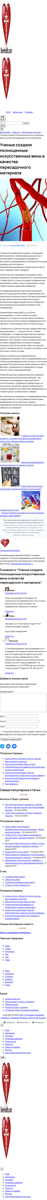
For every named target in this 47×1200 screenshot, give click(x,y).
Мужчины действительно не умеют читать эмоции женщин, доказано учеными (25, 845)
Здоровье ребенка (13, 1038)
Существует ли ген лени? (17, 851)
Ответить (9, 611)
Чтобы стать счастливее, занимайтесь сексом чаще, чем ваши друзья (23, 836)
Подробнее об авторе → (22, 563)
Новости (16, 132)
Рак (6, 954)
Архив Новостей (12, 998)
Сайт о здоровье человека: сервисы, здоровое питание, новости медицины (23, 1016)
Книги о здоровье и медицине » (15, 932)
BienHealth (5, 132)
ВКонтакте (25, 1022)
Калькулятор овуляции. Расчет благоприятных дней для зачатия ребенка (24, 774)
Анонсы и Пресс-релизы (16, 1007)
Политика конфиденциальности (20, 882)
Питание (29, 112)
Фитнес (8, 1049)
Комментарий (7, 691)
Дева (7, 959)
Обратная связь (12, 879)
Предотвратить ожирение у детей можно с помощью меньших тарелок (25, 856)
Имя (2, 716)
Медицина (17, 112)
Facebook (39, 1022)
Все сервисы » (12, 783)
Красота (9, 1044)
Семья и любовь (12, 1047)
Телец (8, 948)
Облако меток (11, 1004)
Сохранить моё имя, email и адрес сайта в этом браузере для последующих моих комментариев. (23, 733)
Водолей (9, 982)
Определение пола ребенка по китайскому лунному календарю (20, 906)
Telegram (10, 1022)
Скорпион (9, 973)
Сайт (2, 726)
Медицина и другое (31, 132)
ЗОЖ (8, 112)
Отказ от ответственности (17, 885)
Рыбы (7, 984)
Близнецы (9, 951)
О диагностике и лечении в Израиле (22, 1010)
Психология (10, 1041)
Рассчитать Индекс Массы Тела (20, 764)
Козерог (9, 979)
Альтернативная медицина (18, 1052)
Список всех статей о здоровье (19, 1001)
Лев (7, 957)
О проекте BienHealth (15, 876)
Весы (7, 970)
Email (3, 721)
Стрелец (9, 976)
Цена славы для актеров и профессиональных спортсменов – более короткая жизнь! (24, 829)
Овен (7, 945)
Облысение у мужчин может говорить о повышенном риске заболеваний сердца (24, 861)
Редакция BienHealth (17, 245)
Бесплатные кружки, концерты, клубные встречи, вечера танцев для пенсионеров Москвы (24, 807)
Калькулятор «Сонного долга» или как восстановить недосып (23, 760)
